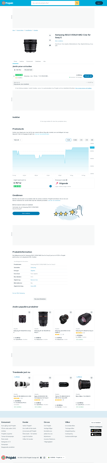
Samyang (33, 267)
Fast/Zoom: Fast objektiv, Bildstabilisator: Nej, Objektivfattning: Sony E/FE (74, 44)
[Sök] (77, 3)
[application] (53, 159)
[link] (22, 325)
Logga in (99, 3)
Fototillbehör (28, 30)
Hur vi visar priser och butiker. (83, 88)
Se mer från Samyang (19, 293)
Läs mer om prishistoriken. (42, 134)
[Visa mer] (14, 76)
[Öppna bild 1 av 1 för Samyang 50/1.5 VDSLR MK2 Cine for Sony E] (30, 46)
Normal (33, 280)
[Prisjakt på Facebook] (41, 457)
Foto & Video (20, 30)
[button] (50, 35)
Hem (14, 30)
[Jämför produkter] (50, 45)
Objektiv (36, 30)
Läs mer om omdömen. (54, 200)
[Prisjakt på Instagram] (44, 457)
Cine (36, 280)
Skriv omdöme (59, 41)
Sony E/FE (33, 286)
